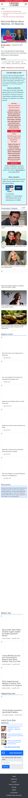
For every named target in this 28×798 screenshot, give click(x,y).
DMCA (14, 790)
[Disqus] (14, 552)
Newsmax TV (10, 67)
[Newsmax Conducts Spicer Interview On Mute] (14, 416)
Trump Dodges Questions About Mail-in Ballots (12, 711)
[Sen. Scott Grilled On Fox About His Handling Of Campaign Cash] (14, 368)
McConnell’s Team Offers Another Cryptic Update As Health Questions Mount (11, 633)
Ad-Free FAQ (19, 170)
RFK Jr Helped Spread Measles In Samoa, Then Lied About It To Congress (12, 683)
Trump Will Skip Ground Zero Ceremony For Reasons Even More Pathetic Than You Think (11, 658)
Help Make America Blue (12, 747)
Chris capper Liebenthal (7, 715)
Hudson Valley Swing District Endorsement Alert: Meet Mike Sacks (15, 735)
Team (14, 776)
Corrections (14, 792)
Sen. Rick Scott (19, 67)
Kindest (9, 191)
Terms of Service (20, 494)
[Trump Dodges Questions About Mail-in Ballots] (12, 702)
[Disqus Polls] (14, 516)
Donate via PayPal (18, 187)
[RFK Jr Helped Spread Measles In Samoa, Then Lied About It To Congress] (12, 673)
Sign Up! (5, 766)
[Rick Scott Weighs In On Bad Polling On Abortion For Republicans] (14, 464)
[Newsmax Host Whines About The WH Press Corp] (14, 392)
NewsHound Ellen (6, 688)
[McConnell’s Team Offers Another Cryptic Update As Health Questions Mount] (12, 621)
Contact (14, 782)
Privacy (14, 787)
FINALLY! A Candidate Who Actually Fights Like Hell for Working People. (14, 742)
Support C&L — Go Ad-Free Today (14, 1)
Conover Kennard (6, 638)
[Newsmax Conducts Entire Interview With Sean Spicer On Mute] (14, 440)
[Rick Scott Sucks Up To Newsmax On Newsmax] (14, 344)
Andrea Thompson (6, 664)
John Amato (6, 45)
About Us (14, 779)
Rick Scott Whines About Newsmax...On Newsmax (12, 22)
